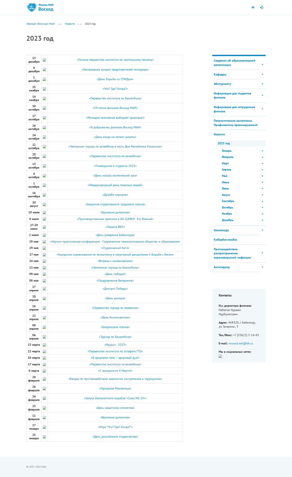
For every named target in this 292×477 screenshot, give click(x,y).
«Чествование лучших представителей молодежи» (115, 69)
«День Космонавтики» (115, 317)
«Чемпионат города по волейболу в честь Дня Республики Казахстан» (115, 146)
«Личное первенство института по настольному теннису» (115, 60)
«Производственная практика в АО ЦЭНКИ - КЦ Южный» (115, 219)
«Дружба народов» (115, 195)
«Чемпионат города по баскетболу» (115, 267)
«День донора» (115, 298)
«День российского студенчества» (115, 436)
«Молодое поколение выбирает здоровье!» (115, 118)
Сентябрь (228, 201)
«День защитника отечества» (115, 408)
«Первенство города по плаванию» (115, 308)
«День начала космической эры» (115, 175)
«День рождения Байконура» (115, 235)
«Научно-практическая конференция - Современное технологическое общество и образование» (115, 241)
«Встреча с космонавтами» (115, 261)
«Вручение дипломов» (115, 212)
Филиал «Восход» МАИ (41, 23)
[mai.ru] (31, 7)
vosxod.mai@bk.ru (241, 343)
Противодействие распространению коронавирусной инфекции (232, 253)
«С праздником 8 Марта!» (115, 371)
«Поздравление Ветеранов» (115, 280)
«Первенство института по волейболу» (115, 156)
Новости (70, 23)
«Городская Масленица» (115, 388)
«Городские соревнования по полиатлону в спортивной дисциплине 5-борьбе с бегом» (115, 254)
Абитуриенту (222, 84)
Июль (225, 188)
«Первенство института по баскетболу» (115, 98)
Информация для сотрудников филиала (234, 109)
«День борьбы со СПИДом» (115, 79)
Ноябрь (227, 213)
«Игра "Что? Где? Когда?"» (115, 427)
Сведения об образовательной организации (234, 63)
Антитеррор (222, 267)
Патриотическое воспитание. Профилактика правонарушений (236, 123)
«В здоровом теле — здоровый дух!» (115, 358)
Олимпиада (221, 230)
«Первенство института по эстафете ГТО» (115, 351)
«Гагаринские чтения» (115, 327)
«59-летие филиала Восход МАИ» (115, 108)
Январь (227, 151)
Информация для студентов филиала (232, 95)
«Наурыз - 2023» (115, 345)
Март (225, 163)
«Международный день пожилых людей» (115, 185)
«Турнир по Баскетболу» (115, 337)
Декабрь (227, 220)
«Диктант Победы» (115, 289)
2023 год (224, 143)
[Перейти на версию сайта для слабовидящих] (253, 7)
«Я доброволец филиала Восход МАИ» (115, 127)
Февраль (227, 157)
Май (224, 176)
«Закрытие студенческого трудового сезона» (115, 204)
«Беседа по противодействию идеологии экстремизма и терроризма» (115, 379)
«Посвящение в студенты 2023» (115, 166)
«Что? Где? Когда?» (115, 89)
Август (226, 195)
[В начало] (46, 7)
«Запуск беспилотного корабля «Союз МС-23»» (115, 398)
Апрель (226, 169)
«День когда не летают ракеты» (115, 137)
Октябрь (227, 207)
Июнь (225, 182)
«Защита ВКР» (115, 227)
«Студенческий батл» (115, 248)
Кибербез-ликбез (225, 239)
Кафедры (220, 74)
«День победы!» (115, 274)
